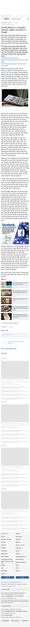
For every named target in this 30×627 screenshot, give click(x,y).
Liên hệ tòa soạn (5, 589)
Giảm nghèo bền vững (6, 559)
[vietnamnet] (7, 19)
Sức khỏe (3, 548)
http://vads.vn (9, 615)
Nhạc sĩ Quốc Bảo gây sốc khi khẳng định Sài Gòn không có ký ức (20, 308)
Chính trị (18, 533)
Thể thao (18, 539)
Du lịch (17, 550)
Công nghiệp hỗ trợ (21, 556)
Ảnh (2, 568)
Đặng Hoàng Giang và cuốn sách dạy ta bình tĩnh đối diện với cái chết (20, 316)
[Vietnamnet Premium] (4, 534)
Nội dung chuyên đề (21, 562)
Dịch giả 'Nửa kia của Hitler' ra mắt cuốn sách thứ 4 (20, 283)
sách (6, 70)
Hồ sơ (17, 565)
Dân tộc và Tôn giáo (6, 539)
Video (17, 568)
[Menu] (2, 19)
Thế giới (18, 542)
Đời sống (3, 545)
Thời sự (3, 536)
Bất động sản (4, 553)
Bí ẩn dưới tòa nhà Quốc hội (9, 58)
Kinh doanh (19, 536)
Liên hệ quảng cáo (6, 606)
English (3, 565)
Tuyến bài (7, 577)
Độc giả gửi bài (15, 620)
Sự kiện (22, 577)
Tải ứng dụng (5, 620)
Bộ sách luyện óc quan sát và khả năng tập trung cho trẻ (20, 291)
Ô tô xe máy (4, 550)
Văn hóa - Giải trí (7, 22)
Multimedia (4, 571)
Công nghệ (18, 548)
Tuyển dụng (25, 620)
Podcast (18, 571)
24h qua (3, 573)
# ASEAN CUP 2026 (16, 18)
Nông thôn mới (20, 559)
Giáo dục (3, 542)
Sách (16, 22)
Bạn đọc (18, 553)
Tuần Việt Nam (5, 556)
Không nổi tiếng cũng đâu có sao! (20, 299)
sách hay (11, 326)
